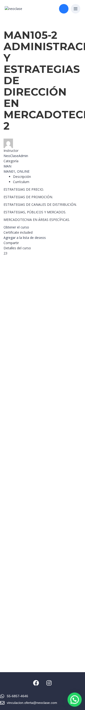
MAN (7, 166)
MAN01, (10, 171)
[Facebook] (36, 683)
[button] (75, 9)
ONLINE (23, 171)
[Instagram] (49, 683)
